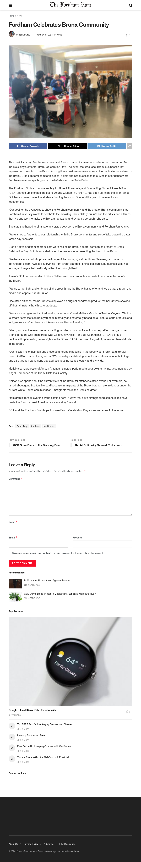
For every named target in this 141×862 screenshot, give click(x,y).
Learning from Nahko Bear (31, 735)
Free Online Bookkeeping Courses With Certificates (44, 746)
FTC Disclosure (67, 843)
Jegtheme (74, 851)
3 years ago (33, 598)
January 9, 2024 (45, 34)
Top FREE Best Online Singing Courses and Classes (44, 724)
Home (11, 15)
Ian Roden (49, 426)
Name (13, 522)
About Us (13, 843)
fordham (35, 426)
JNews (19, 851)
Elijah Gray (24, 34)
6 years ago (33, 584)
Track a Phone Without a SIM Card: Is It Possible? (43, 757)
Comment (15, 478)
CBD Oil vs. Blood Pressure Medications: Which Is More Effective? (60, 593)
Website (78, 537)
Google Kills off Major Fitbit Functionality (32, 710)
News (19, 15)
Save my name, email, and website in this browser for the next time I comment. (58, 553)
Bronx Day (22, 426)
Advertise (48, 843)
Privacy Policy (31, 843)
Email (13, 537)
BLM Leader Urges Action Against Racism (47, 580)
